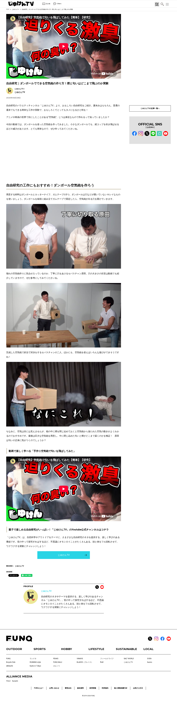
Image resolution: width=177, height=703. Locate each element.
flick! (102, 662)
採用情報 (92, 688)
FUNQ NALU (57, 662)
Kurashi (15, 681)
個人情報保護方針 (120, 688)
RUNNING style (35, 662)
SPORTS (40, 649)
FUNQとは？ (39, 688)
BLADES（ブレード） (85, 662)
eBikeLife (9, 666)
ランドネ (33, 659)
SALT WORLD (129, 659)
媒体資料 (80, 688)
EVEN (149, 659)
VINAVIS (80, 659)
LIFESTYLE (96, 649)
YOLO (8, 681)
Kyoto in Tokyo (35, 666)
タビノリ (56, 666)
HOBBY (66, 649)
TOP (7, 9)
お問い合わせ (54, 688)
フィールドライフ (107, 659)
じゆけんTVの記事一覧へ (150, 108)
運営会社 (68, 688)
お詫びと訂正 (138, 688)
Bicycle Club (10, 662)
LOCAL (148, 649)
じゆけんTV (15, 9)
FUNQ (8, 659)
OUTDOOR (14, 649)
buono (149, 662)
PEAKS (55, 659)
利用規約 (105, 688)
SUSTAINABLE (126, 649)
